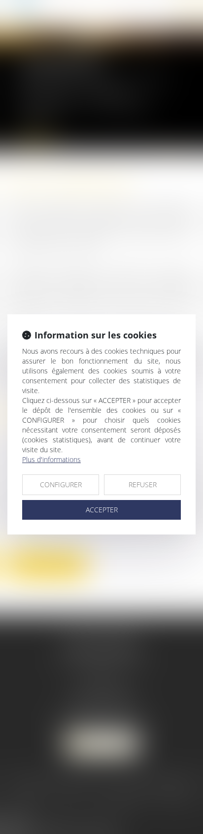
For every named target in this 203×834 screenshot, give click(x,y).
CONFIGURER (61, 484)
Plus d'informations (51, 459)
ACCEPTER (102, 509)
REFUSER (143, 484)
